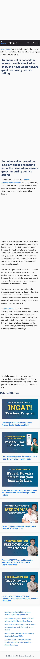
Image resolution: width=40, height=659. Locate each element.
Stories (8, 49)
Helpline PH (14, 43)
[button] (28, 43)
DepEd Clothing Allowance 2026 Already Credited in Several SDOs (19, 527)
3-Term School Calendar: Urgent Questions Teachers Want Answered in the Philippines (20, 598)
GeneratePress (29, 656)
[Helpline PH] (3, 43)
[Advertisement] (20, 20)
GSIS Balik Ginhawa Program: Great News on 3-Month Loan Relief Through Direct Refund (19, 492)
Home (2, 49)
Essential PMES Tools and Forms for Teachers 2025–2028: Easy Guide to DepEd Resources (17, 562)
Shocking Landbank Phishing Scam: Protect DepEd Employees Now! (17, 424)
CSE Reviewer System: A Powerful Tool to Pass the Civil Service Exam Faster (19, 458)
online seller (8, 309)
